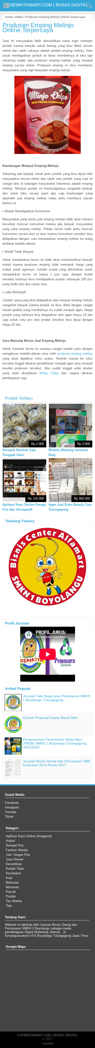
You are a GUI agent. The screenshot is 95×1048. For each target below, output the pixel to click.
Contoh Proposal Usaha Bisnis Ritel (50, 718)
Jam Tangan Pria (18, 855)
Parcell (11, 892)
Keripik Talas (15, 868)
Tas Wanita (14, 901)
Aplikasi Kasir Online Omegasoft (29, 836)
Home (9, 17)
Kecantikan (14, 864)
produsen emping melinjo (75, 353)
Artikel (19, 17)
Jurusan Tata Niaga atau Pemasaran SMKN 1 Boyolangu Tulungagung (56, 698)
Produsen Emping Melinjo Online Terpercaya (38, 27)
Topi (9, 905)
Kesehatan (13, 873)
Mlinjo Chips (48, 373)
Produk (11, 896)
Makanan (12, 882)
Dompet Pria (14, 845)
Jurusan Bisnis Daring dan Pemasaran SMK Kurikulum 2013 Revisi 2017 (56, 763)
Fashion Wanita (17, 850)
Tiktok (9, 816)
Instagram (12, 807)
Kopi (9, 878)
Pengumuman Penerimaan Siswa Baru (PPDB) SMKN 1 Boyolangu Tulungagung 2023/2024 (54, 743)
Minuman (12, 887)
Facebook (12, 803)
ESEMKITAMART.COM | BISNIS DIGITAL (47, 4)
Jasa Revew (14, 859)
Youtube (10, 812)
